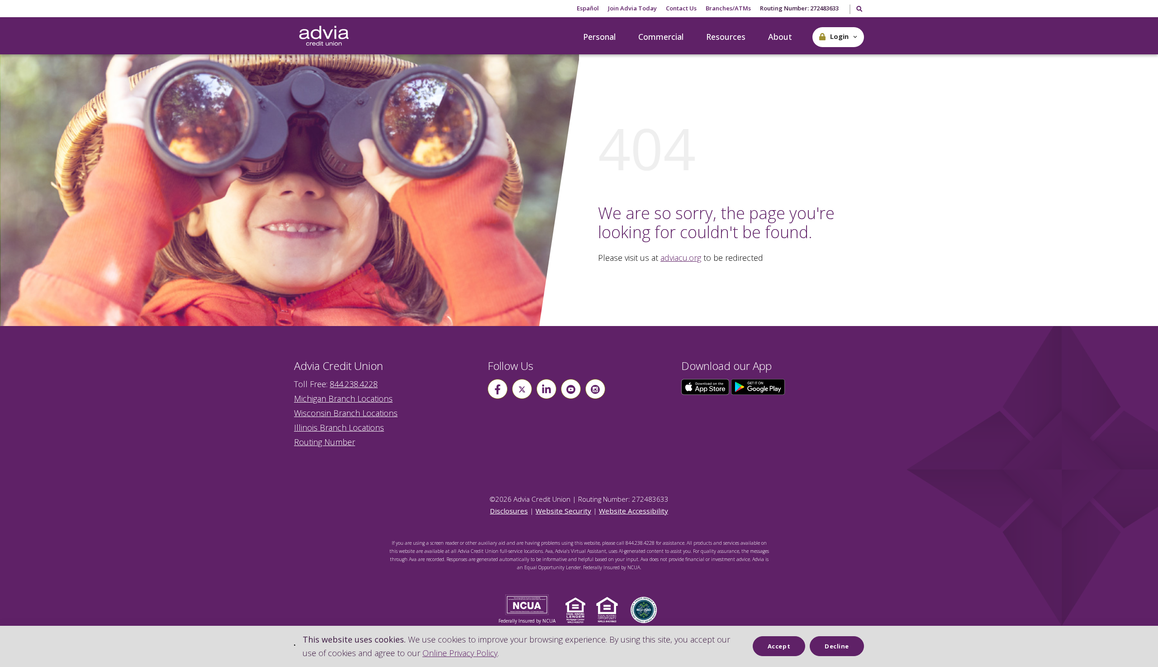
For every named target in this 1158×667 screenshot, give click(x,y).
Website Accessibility (633, 510)
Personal (599, 36)
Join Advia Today (632, 8)
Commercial (660, 36)
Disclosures (509, 510)
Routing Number (324, 442)
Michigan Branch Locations (343, 398)
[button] (838, 37)
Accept (779, 646)
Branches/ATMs (728, 8)
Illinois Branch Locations (339, 427)
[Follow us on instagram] (595, 389)
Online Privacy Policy (460, 653)
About (780, 36)
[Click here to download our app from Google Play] (758, 386)
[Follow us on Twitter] (522, 389)
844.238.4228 (354, 384)
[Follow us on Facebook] (498, 389)
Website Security (563, 510)
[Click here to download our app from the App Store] (706, 386)
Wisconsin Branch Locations (346, 413)
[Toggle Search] (859, 9)
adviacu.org (680, 257)
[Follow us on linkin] (546, 389)
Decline (837, 646)
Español (588, 8)
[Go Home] (324, 36)
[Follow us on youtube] (571, 389)
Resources (725, 36)
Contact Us (681, 8)
